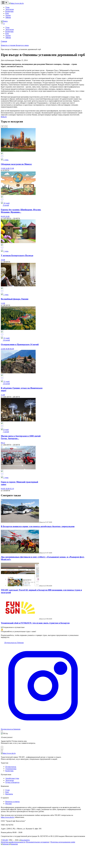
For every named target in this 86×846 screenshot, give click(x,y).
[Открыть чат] (2, 748)
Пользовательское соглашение (37, 842)
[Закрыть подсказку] (2, 731)
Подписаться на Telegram (14, 643)
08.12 (3, 443)
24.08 (7, 168)
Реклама (8, 804)
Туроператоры (10, 769)
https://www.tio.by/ (7, 817)
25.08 (12, 168)
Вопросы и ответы (12, 802)
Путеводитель (10, 767)
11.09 (3, 395)
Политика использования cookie (63, 842)
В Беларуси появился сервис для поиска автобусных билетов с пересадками (37, 526)
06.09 (3, 216)
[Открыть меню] (5, 3)
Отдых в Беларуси (12, 782)
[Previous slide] (2, 126)
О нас (7, 790)
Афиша (8, 17)
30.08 (7, 349)
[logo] (16, 3)
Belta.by (4, 117)
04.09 (3, 489)
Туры (7, 7)
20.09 (7, 216)
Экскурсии (9, 9)
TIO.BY (5, 840)
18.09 (7, 489)
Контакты (9, 794)
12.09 (3, 303)
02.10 (12, 489)
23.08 (3, 168)
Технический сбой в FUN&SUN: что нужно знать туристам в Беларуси (35, 623)
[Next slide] (6, 126)
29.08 (3, 260)
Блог (7, 13)
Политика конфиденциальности (13, 842)
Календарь (9, 11)
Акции (8, 15)
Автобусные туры (12, 778)
